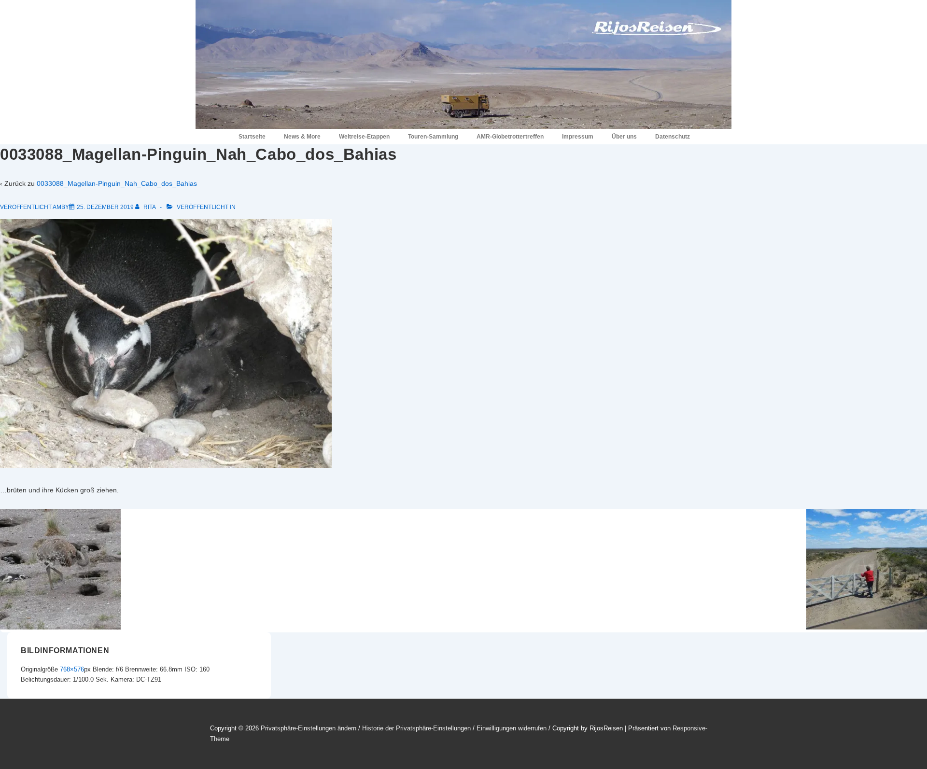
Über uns (624, 136)
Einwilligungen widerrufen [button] (512, 728)
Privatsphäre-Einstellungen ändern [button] (308, 728)
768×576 (72, 669)
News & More (302, 136)
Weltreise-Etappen (364, 136)
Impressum (577, 136)
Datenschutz (672, 136)
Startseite (252, 136)
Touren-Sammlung (433, 136)
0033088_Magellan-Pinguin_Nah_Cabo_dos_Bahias (117, 183)
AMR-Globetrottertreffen (510, 136)
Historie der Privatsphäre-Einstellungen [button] (416, 728)
